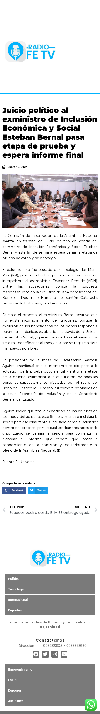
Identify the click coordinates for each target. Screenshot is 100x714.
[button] (14, 490)
